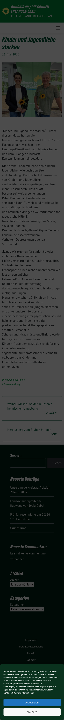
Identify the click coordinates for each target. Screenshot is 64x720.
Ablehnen (32, 712)
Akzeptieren (32, 702)
